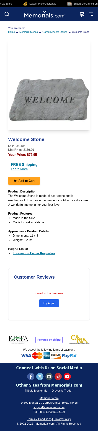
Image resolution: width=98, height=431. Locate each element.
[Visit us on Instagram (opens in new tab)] (49, 376)
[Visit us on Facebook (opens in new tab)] (30, 376)
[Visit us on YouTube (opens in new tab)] (67, 376)
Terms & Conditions (39, 419)
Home (11, 32)
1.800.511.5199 (55, 411)
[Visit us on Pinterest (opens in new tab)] (58, 376)
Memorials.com (49, 398)
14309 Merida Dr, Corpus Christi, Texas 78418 (49, 402)
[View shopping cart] (82, 14)
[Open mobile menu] (91, 14)
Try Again (49, 303)
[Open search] (7, 14)
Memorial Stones (28, 32)
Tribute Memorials (36, 390)
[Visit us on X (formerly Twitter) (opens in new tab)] (40, 376)
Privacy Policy (62, 419)
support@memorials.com (49, 407)
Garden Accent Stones (54, 32)
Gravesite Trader (62, 390)
